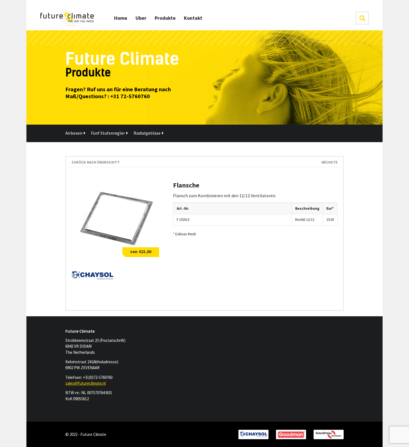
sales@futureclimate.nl (85, 383)
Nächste (329, 162)
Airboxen (73, 133)
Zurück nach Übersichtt (96, 162)
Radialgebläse (147, 133)
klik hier (362, 17)
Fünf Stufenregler (108, 133)
